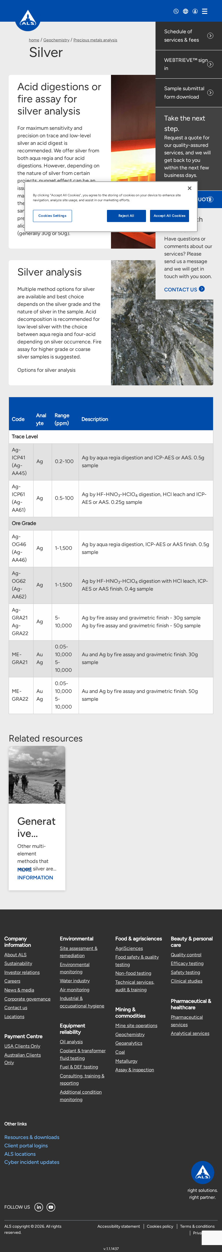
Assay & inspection (134, 1069)
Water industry (75, 980)
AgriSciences (129, 948)
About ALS (15, 954)
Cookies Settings (52, 216)
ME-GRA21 (19, 658)
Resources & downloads (31, 1137)
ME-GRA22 (20, 695)
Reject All (126, 216)
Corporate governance (27, 999)
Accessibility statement (118, 1226)
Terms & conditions (197, 1226)
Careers (12, 981)
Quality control (186, 954)
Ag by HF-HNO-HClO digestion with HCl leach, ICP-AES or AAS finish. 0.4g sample (145, 585)
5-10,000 (63, 622)
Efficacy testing (187, 963)
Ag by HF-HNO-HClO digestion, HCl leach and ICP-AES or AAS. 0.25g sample (144, 498)
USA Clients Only (22, 1046)
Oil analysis (71, 1041)
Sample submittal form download (184, 92)
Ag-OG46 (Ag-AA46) (19, 548)
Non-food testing (133, 973)
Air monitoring (74, 989)
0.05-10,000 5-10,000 (63, 658)
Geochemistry (56, 40)
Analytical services (190, 1033)
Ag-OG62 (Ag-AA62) (19, 585)
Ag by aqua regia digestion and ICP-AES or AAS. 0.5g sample (143, 461)
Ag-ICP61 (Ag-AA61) (18, 498)
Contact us (15, 1007)
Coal (120, 1052)
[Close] (189, 188)
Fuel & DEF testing (79, 1067)
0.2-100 (64, 461)
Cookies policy (160, 1226)
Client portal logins (26, 1145)
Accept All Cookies (169, 216)
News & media (19, 990)
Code (18, 419)
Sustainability (18, 963)
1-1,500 (63, 548)
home (34, 40)
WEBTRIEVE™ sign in (186, 64)
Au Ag (39, 658)
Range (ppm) (62, 419)
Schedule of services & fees (181, 35)
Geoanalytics (128, 1043)
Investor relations (22, 972)
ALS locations (20, 1154)
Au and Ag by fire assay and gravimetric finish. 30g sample (140, 658)
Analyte (41, 419)
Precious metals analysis (95, 40)
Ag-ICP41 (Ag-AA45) (19, 461)
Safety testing (185, 972)
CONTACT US (180, 289)
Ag (39, 461)
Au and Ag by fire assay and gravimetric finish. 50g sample (140, 695)
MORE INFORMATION (35, 874)
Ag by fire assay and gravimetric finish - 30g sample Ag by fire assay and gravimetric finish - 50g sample (141, 622)
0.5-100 (64, 498)
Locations (14, 1016)
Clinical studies (186, 981)
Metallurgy (126, 1061)
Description (95, 419)
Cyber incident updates (31, 1162)
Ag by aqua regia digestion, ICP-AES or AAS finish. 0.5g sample (145, 548)
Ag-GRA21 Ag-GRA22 (20, 622)
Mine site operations (136, 1025)
